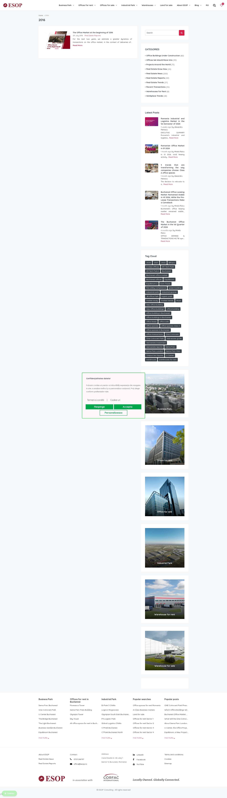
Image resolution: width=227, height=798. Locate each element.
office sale (164, 321)
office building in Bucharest (158, 313)
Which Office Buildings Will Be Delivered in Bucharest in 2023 (176, 710)
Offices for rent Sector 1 (143, 719)
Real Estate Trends (155, 82)
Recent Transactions (155, 87)
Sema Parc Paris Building (81, 710)
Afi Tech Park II (152, 271)
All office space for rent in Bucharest (84, 723)
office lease (151, 321)
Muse (178, 300)
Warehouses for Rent (156, 91)
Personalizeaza (113, 412)
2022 (163, 262)
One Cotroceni (172, 334)
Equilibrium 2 (151, 283)
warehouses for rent (167, 359)
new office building (154, 305)
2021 (156, 262)
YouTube (140, 764)
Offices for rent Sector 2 (143, 723)
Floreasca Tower (77, 705)
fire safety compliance (156, 288)
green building (175, 288)
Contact (73, 754)
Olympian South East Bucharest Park (116, 714)
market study (152, 300)
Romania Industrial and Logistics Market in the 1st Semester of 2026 (172, 121)
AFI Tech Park (168, 267)
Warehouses (147, 5)
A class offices (152, 267)
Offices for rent (85, 5)
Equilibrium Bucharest (48, 732)
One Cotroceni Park (155, 338)
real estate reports (154, 347)
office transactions (154, 334)
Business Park (65, 5)
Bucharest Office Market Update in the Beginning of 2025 (176, 714)
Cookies (167, 759)
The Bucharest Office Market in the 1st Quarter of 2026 (172, 224)
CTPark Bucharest (109, 728)
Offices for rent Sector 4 (143, 732)
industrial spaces (169, 292)
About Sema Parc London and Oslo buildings (176, 723)
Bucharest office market (156, 275)
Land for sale (166, 5)
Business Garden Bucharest (50, 728)
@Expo (172, 262)
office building (173, 309)
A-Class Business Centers (144, 710)
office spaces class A (170, 326)
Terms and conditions (173, 754)
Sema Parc (170, 347)
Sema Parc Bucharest (48, 705)
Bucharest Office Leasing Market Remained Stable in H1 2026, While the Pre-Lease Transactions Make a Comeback (172, 197)
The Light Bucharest (47, 723)
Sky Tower (74, 719)
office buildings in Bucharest (158, 317)
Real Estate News (154, 73)
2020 (148, 262)
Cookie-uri (115, 400)
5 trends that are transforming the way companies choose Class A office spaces (172, 169)
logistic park (167, 296)
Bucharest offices (154, 279)
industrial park (152, 292)
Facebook (140, 759)
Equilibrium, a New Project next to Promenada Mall (176, 732)
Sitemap (168, 763)
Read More (77, 45)
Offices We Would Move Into (159, 60)
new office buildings (155, 309)
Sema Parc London (154, 351)
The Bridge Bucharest (48, 719)
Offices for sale (107, 5)
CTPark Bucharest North (112, 732)
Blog (197, 5)
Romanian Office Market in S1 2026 (172, 147)
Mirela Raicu (179, 151)
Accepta (127, 406)
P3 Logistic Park (108, 719)
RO (207, 5)
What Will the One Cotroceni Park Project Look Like (176, 719)
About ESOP (182, 5)
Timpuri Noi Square (154, 355)
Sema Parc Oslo (173, 351)
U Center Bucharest (47, 714)
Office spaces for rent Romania (146, 705)
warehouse (151, 359)
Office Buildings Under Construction (163, 55)
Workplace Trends (154, 96)
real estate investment (156, 342)
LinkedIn (140, 755)
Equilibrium (169, 279)
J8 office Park (152, 296)
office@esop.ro (80, 764)
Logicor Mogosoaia (110, 710)
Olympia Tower (76, 714)
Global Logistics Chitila (111, 723)
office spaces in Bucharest (157, 330)
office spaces (152, 326)
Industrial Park (128, 5)
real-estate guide (174, 338)
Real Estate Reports (93, 35)
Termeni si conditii (95, 400)
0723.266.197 (78, 759)
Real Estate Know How (156, 69)
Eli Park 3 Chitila (108, 705)
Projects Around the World (158, 64)
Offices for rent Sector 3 (143, 728)
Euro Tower (165, 283)
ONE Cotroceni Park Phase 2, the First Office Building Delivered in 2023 (176, 705)
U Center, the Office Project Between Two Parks (176, 728)
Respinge (99, 406)
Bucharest (166, 271)
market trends (167, 300)
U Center (170, 355)
